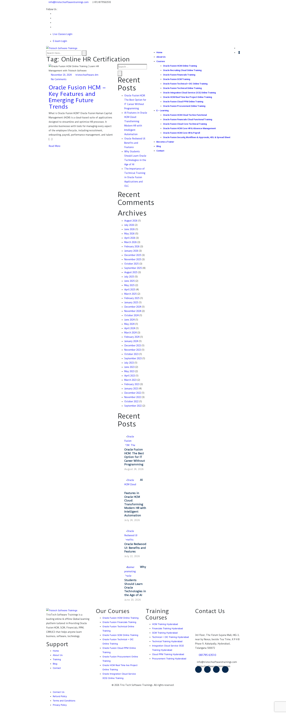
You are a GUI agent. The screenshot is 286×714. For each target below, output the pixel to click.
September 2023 (133, 358)
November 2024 (132, 311)
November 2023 (132, 349)
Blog (158, 146)
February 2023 (131, 384)
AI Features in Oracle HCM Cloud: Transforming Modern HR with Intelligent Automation (135, 497)
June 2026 (129, 229)
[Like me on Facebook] (53, 13)
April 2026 (129, 238)
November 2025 (132, 259)
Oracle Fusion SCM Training (176, 79)
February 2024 (132, 337)
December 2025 (132, 255)
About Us (161, 57)
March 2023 (130, 380)
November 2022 (132, 397)
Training (57, 659)
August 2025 (130, 272)
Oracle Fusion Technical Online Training (182, 88)
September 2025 (133, 268)
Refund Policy (60, 696)
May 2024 (129, 324)
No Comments (58, 79)
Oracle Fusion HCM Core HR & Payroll (181, 133)
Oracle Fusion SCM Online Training (120, 635)
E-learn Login (60, 41)
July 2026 (129, 225)
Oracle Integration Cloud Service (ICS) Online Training (189, 92)
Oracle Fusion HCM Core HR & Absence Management (189, 128)
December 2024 (132, 306)
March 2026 (130, 242)
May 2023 (129, 371)
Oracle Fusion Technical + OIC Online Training (185, 83)
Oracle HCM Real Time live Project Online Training (187, 97)
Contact (160, 150)
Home (159, 52)
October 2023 (131, 354)
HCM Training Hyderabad (165, 624)
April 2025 (129, 289)
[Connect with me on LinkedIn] (53, 27)
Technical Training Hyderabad (167, 641)
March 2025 (130, 294)
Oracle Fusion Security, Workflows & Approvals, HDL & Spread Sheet (196, 137)
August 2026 (130, 220)
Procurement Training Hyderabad (169, 658)
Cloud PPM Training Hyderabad (168, 654)
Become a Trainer (165, 142)
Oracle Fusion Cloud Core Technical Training (185, 124)
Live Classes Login (62, 34)
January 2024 (131, 341)
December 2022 (132, 393)
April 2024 (129, 328)
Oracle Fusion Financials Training (179, 75)
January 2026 (131, 250)
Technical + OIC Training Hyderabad (170, 637)
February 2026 (132, 246)
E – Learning (162, 110)
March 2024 (130, 332)
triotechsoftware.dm (86, 75)
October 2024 (131, 315)
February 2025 (132, 298)
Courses (160, 61)
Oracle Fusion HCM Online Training (180, 66)
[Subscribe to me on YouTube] (53, 18)
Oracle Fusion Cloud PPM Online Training (183, 101)
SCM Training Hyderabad (165, 632)
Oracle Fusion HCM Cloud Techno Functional (185, 115)
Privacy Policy (60, 705)
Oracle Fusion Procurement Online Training (184, 106)
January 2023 (131, 388)
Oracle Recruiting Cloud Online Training (182, 70)
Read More (54, 146)
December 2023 (132, 345)
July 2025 (129, 276)
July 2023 (129, 362)
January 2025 (131, 302)
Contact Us (58, 692)
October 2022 (131, 401)
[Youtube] (207, 669)
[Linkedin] (225, 669)
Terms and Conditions (64, 700)
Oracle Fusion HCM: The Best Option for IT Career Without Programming (134, 457)
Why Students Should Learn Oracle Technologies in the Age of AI (135, 581)
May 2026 (129, 233)
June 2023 (129, 367)
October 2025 (131, 263)
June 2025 (129, 281)
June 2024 (129, 319)
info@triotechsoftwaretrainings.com (68, 2)
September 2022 (133, 405)
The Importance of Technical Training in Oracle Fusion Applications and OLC (134, 177)
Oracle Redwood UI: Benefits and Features (135, 142)
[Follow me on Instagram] (53, 22)
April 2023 (129, 375)
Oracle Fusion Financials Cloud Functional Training (187, 119)
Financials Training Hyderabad (167, 628)
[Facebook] (198, 669)
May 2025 (129, 285)
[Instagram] (216, 669)
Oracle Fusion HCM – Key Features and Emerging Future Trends (77, 97)
